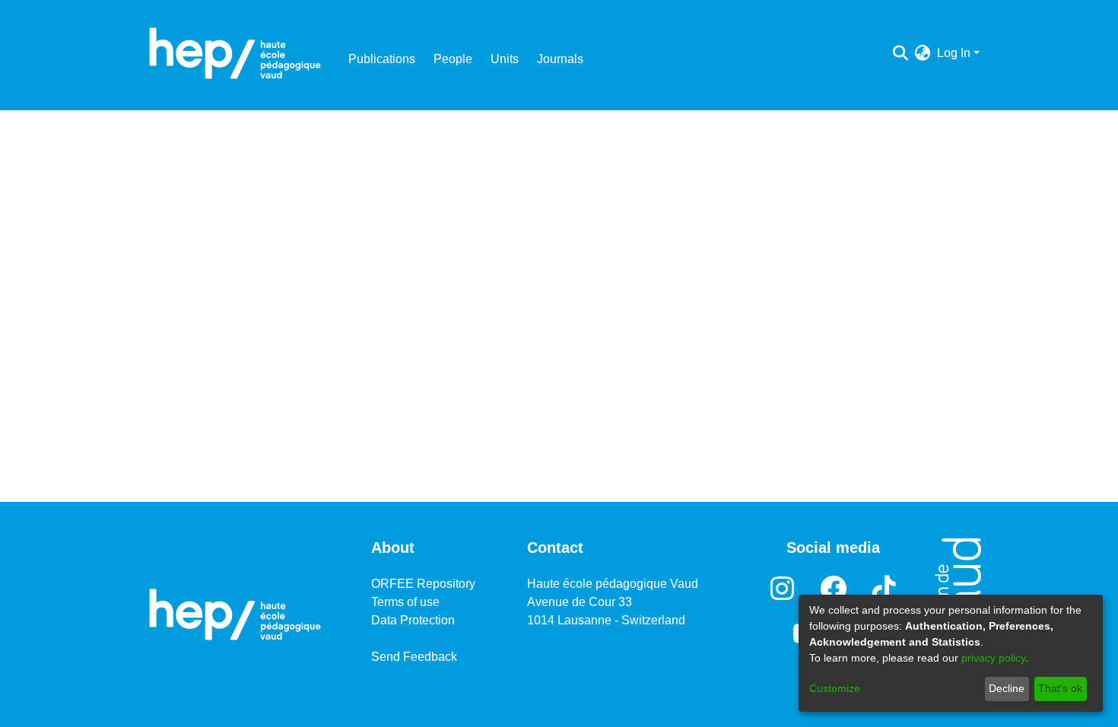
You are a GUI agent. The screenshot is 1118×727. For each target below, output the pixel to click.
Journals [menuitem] (560, 58)
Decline (1006, 688)
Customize (834, 688)
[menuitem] (922, 53)
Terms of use (405, 601)
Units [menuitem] (505, 58)
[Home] (235, 53)
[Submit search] (900, 53)
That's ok (1060, 688)
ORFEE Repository (423, 583)
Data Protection (413, 620)
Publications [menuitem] (381, 58)
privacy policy (993, 658)
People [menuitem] (453, 58)
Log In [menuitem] (953, 52)
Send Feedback (414, 656)
